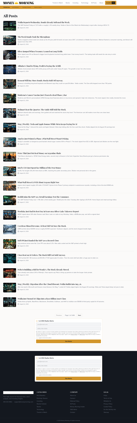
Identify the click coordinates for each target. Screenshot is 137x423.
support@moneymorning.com (23, 402)
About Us (73, 395)
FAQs (105, 395)
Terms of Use (108, 398)
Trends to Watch (57, 3)
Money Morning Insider (77, 406)
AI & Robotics (15, 7)
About (101, 3)
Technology (84, 3)
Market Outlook (38, 7)
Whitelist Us (107, 401)
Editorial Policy (74, 401)
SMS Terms (82, 334)
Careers (72, 398)
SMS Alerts (73, 409)
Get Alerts (68, 341)
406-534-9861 (7, 402)
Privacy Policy (74, 334)
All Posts (94, 3)
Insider (110, 3)
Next (79, 315)
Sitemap (106, 412)
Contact (72, 412)
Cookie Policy (108, 406)
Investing (75, 3)
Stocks (68, 3)
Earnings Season (26, 7)
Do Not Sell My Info (110, 409)
